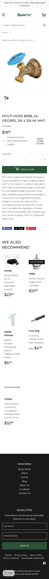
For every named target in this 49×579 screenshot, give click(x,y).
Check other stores (40, 140)
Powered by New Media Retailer (23, 574)
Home (4, 32)
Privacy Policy (20, 555)
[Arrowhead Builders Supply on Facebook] (44, 563)
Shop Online (24, 469)
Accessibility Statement (33, 558)
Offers (24, 473)
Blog (24, 481)
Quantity (6, 153)
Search (8, 555)
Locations (24, 489)
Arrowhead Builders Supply (27, 571)
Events (24, 477)
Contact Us (24, 493)
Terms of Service (11, 558)
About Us (24, 485)
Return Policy (36, 555)
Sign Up (24, 545)
